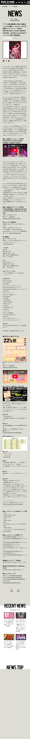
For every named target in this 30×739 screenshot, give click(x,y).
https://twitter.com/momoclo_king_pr (12, 582)
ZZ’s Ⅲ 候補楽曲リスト (9, 425)
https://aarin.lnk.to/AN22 (15, 233)
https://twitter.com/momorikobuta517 (16, 579)
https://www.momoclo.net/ (15, 575)
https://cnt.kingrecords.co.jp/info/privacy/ (13, 504)
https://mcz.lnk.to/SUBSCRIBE (14, 577)
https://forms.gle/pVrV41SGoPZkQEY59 (12, 432)
